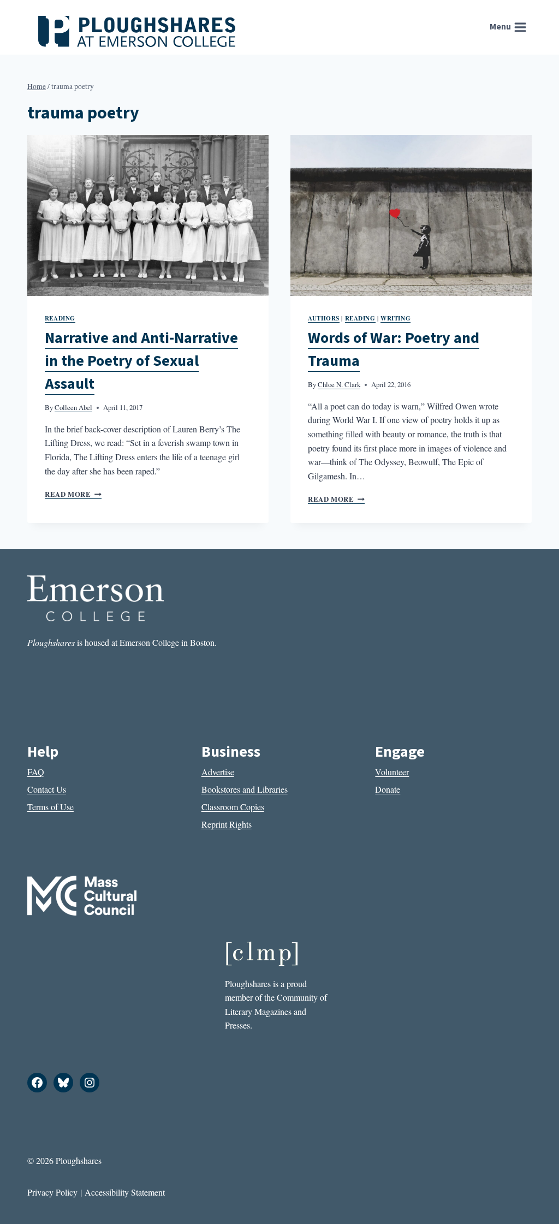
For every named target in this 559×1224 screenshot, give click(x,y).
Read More (73, 494)
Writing (395, 318)
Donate (387, 789)
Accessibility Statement (125, 1192)
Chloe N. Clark (339, 384)
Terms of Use (50, 806)
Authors (324, 318)
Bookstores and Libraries (244, 789)
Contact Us (46, 789)
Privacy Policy (52, 1192)
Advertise (217, 771)
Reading (60, 318)
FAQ (35, 771)
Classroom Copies (232, 806)
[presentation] (148, 215)
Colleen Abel (73, 407)
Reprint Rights (226, 824)
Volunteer (392, 771)
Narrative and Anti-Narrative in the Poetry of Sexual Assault (141, 361)
